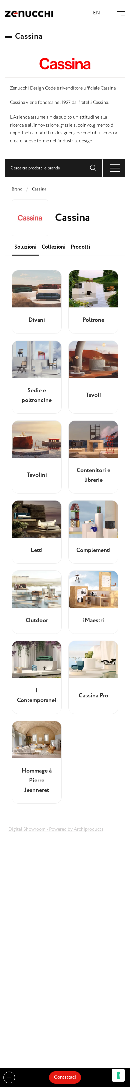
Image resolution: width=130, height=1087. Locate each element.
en (96, 13)
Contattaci (65, 1077)
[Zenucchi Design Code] (29, 13)
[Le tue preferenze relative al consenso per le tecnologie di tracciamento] (118, 1075)
